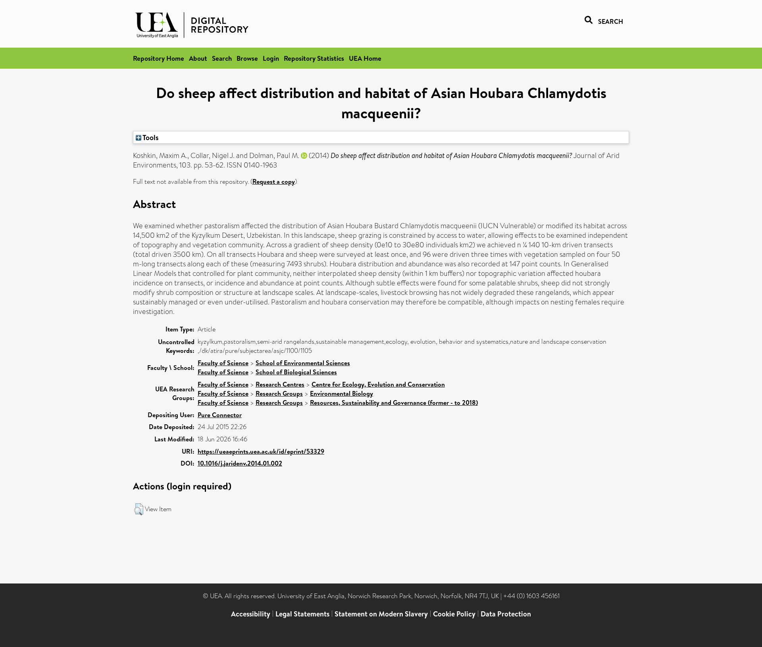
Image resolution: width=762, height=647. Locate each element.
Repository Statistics (314, 58)
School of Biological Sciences (296, 372)
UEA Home (365, 58)
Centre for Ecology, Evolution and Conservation (378, 384)
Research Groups (279, 393)
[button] (138, 509)
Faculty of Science (223, 362)
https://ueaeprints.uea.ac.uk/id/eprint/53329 (261, 451)
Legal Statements (302, 614)
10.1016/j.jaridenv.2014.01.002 (240, 463)
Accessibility (250, 614)
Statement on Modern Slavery (381, 614)
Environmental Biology (341, 393)
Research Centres (280, 384)
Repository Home (158, 58)
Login (271, 58)
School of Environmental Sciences (303, 362)
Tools (150, 137)
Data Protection (506, 614)
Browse (247, 58)
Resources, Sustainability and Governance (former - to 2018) (394, 402)
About (198, 58)
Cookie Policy (454, 614)
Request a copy (273, 181)
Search (222, 58)
